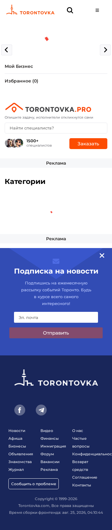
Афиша (15, 438)
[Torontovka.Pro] (56, 107)
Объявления (20, 454)
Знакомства (20, 461)
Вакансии (49, 461)
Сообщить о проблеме (33, 483)
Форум (47, 454)
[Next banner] (105, 50)
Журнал (16, 469)
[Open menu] (97, 10)
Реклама (56, 163)
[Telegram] (41, 410)
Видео (46, 430)
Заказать (88, 144)
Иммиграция (53, 446)
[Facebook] (19, 410)
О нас (77, 430)
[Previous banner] (6, 50)
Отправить (56, 333)
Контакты (81, 485)
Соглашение (84, 477)
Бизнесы (17, 446)
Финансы (49, 438)
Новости (16, 430)
